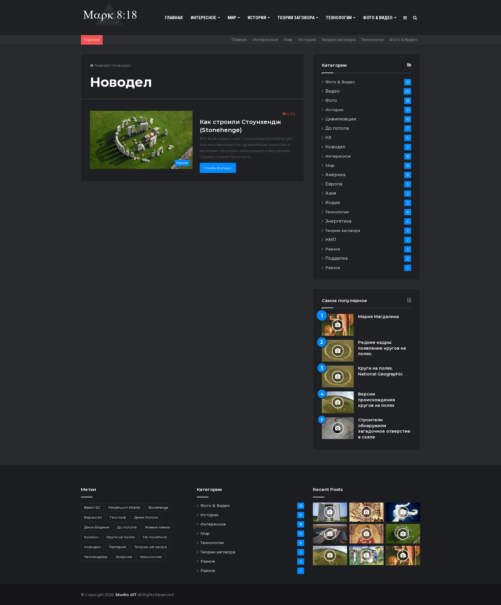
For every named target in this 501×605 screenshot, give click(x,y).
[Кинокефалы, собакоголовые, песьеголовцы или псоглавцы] (366, 555)
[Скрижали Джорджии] (330, 512)
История (257, 17)
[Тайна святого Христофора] (366, 533)
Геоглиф (118, 517)
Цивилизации (340, 119)
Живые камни (157, 527)
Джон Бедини (96, 527)
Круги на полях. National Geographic (380, 371)
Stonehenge (158, 507)
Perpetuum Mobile (124, 507)
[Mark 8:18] (110, 15)
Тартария (117, 547)
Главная (174, 17)
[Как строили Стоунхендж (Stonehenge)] (403, 533)
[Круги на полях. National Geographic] (338, 376)
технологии (151, 557)
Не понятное (155, 537)
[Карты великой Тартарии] (366, 512)
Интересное (203, 17)
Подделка (336, 258)
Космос (91, 537)
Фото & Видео (378, 17)
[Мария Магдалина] (338, 325)
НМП (330, 239)
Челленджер (96, 557)
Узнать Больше (218, 168)
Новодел (335, 146)
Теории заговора (296, 17)
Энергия (124, 557)
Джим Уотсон (146, 517)
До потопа (337, 128)
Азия (330, 193)
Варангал (93, 517)
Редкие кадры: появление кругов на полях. (382, 348)
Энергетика (338, 221)
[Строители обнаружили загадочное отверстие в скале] (338, 428)
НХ (328, 137)
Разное (332, 249)
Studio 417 (126, 594)
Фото (331, 100)
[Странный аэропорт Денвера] (330, 533)
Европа (333, 184)
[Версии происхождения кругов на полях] (338, 402)
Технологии (339, 17)
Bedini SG (92, 507)
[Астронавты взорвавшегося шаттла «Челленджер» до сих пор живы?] (403, 512)
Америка (335, 174)
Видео (332, 91)
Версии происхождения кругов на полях (376, 399)
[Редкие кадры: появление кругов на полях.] (338, 351)
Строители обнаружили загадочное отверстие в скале (384, 428)
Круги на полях (120, 537)
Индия (332, 202)
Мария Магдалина (378, 316)
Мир (232, 17)
